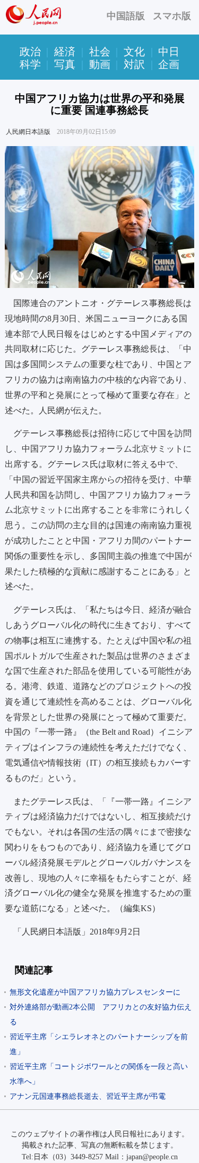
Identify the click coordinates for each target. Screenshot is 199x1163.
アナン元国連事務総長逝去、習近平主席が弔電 (88, 1096)
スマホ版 (172, 16)
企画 (168, 64)
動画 (99, 64)
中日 (168, 51)
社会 (99, 51)
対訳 (134, 64)
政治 (30, 51)
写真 (64, 64)
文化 (134, 51)
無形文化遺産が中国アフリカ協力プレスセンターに (95, 992)
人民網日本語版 (28, 131)
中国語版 (126, 16)
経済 (64, 51)
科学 (30, 64)
